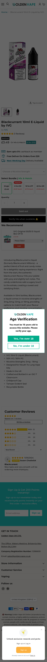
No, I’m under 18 (23, 346)
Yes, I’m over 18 (23, 338)
